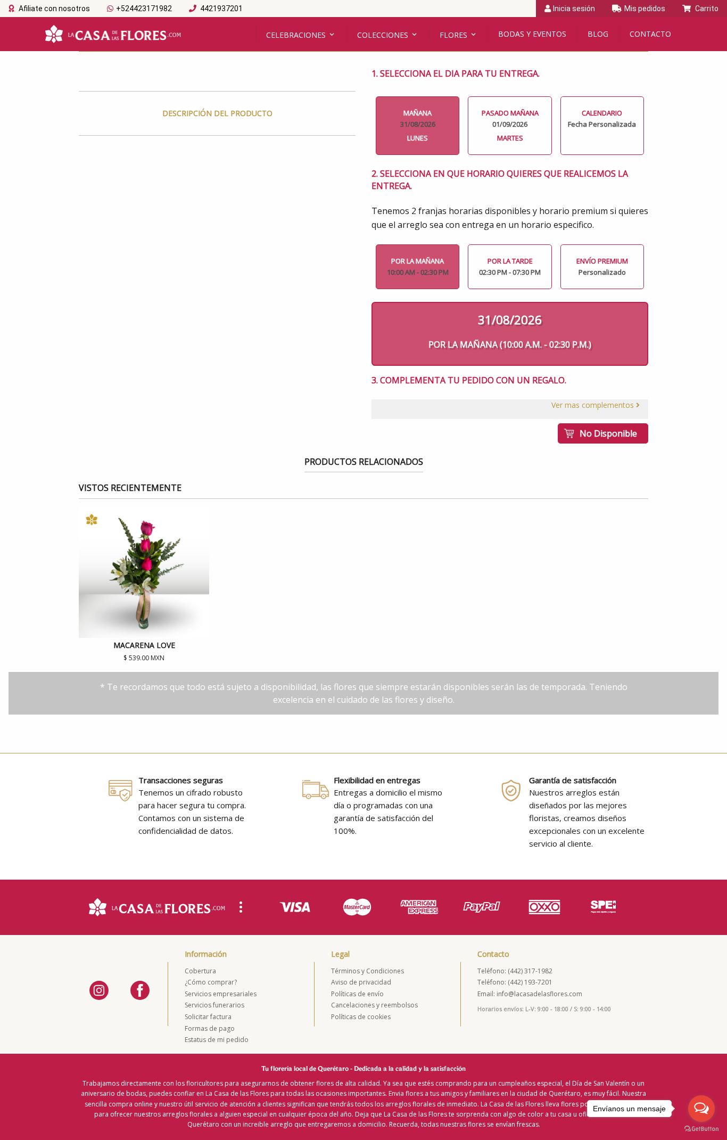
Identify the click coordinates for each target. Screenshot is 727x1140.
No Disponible (608, 433)
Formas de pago (210, 1028)
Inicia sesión (574, 8)
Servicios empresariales (221, 993)
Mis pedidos (644, 8)
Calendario (602, 118)
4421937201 (221, 8)
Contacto (650, 34)
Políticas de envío (357, 993)
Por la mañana (418, 266)
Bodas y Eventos (532, 34)
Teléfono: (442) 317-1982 (514, 970)
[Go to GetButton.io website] (701, 1129)
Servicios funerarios (214, 1005)
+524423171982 (144, 8)
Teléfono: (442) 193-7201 (514, 982)
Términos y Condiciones (367, 970)
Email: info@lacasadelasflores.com (529, 993)
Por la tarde (510, 266)
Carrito (705, 8)
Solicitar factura (208, 1016)
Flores (453, 35)
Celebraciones (296, 35)
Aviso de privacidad (361, 982)
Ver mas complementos (593, 405)
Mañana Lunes (417, 125)
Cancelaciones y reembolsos (374, 1005)
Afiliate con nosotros (53, 8)
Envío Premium (602, 266)
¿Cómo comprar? (211, 982)
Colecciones (382, 35)
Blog (598, 34)
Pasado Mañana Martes (510, 125)
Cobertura (200, 970)
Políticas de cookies (361, 1016)
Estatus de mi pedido (217, 1039)
